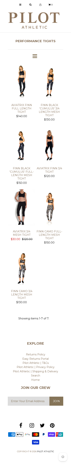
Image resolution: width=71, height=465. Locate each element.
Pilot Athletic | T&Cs (36, 363)
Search (35, 375)
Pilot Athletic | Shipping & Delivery (35, 371)
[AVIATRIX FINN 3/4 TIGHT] (49, 145)
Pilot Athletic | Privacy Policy (36, 367)
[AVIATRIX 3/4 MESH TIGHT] (21, 208)
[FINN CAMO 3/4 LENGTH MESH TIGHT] (21, 268)
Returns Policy (35, 354)
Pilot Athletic (45, 451)
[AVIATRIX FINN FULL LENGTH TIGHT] (21, 82)
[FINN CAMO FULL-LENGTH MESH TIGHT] (49, 208)
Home (35, 380)
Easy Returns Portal (35, 358)
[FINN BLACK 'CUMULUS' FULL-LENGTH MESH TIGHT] (21, 145)
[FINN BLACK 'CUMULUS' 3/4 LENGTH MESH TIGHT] (49, 82)
